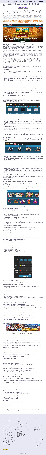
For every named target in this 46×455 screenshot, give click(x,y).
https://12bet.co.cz (6, 437)
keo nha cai (9, 436)
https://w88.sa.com (6, 435)
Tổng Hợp (35, 1)
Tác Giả (18, 429)
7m (9, 440)
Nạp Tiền (15, 1)
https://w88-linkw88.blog (6, 429)
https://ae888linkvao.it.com (7, 432)
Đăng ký (12, 1)
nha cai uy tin (5, 436)
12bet (41, 439)
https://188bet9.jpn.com (6, 434)
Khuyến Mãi (27, 426)
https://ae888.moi (5, 442)
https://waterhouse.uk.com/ (7, 439)
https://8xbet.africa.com (37, 446)
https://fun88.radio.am (6, 430)
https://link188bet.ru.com (6, 438)
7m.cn (4, 441)
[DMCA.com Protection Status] (5, 449)
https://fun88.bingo (12, 437)
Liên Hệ (18, 423)
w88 (41, 440)
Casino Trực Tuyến (29, 1)
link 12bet (18, 436)
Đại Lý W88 (27, 429)
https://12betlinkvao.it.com (7, 433)
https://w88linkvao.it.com (37, 442)
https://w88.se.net (6, 440)
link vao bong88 (13, 429)
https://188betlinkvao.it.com (9, 427)
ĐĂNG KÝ (41, 1)
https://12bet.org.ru (12, 428)
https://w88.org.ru (6, 428)
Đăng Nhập (27, 421)
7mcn (12, 436)
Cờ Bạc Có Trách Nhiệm (20, 424)
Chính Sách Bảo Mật (19, 421)
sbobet (14, 440)
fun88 (39, 438)
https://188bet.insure (12, 435)
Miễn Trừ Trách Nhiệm (20, 427)
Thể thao (23, 1)
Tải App (27, 427)
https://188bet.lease (6, 431)
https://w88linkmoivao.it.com (10, 441)
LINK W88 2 (26, 7)
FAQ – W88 (27, 430)
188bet (37, 438)
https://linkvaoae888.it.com (7, 444)
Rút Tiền (20, 1)
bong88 (35, 439)
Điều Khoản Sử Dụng (19, 426)
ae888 (37, 439)
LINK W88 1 (20, 7)
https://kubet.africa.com (6, 443)
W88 (8, 1)
